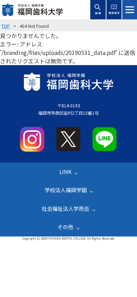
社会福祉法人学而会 (65, 208)
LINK (65, 171)
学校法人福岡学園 (66, 190)
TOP (5, 26)
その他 (65, 226)
